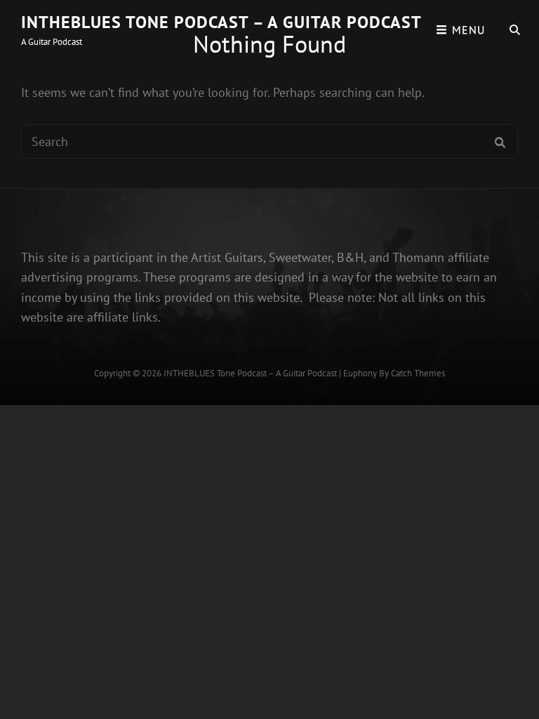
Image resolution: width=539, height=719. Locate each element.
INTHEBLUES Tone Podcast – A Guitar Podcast (221, 22)
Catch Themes (418, 373)
